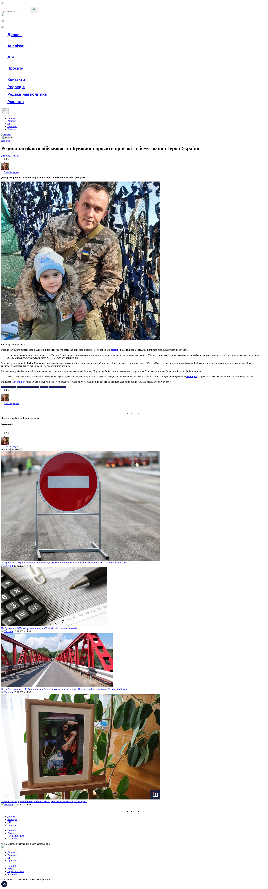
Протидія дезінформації (95, 73)
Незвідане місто (22, 73)
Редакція (16, 87)
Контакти (16, 79)
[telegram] (143, 413)
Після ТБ (142, 73)
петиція (44, 387)
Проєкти (15, 68)
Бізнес (63, 62)
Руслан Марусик (57, 387)
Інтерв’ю (30, 40)
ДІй (9, 123)
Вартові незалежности (123, 73)
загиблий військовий (28, 387)
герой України (8, 387)
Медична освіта (54, 73)
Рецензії (28, 62)
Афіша (17, 62)
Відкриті (38, 73)
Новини (18, 40)
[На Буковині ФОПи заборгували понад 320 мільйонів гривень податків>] (54, 625)
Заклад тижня (72, 73)
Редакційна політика (27, 94)
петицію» (191, 376)
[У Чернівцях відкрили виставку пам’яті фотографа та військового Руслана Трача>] (80, 798)
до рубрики (17, 450)
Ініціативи (40, 62)
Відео (64, 40)
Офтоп (54, 40)
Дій (10, 57)
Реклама (74, 62)
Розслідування (35, 51)
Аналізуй (16, 46)
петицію (115, 349)
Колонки (50, 51)
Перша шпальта (15, 835)
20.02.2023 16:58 (10, 156)
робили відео (20, 381)
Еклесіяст (155, 73)
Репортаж (43, 40)
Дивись (14, 35)
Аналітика (19, 51)
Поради (53, 62)
